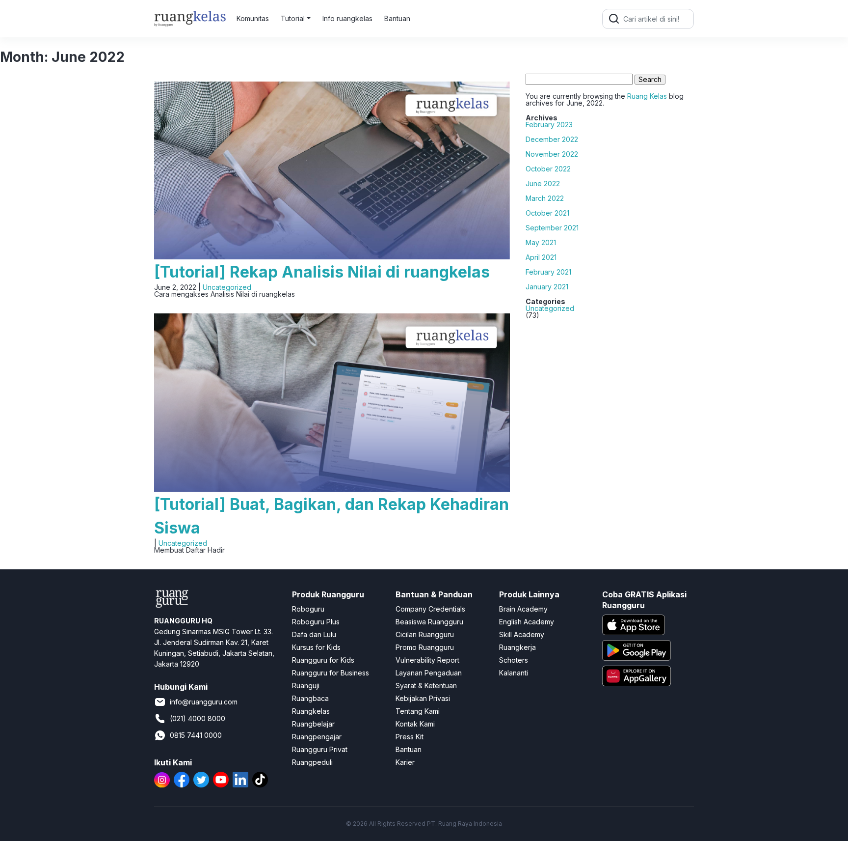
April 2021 (541, 257)
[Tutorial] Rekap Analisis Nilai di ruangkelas (322, 271)
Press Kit (410, 736)
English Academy (526, 621)
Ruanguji (305, 685)
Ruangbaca (310, 698)
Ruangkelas (311, 711)
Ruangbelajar (313, 724)
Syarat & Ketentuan (426, 685)
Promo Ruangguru (425, 647)
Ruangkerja (517, 647)
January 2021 (547, 286)
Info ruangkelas (347, 18)
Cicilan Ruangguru (425, 634)
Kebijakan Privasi (423, 698)
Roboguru (308, 609)
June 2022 (543, 183)
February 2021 (548, 272)
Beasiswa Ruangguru (429, 621)
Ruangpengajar (317, 736)
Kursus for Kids (316, 647)
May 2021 (541, 242)
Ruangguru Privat (319, 749)
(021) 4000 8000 (197, 718)
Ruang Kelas (647, 96)
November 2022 (552, 154)
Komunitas (253, 18)
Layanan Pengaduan (429, 673)
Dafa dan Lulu (314, 634)
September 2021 (552, 227)
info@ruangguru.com (204, 702)
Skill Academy (521, 634)
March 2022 (545, 198)
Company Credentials (430, 609)
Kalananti (513, 673)
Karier (405, 762)
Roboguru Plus (316, 621)
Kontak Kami (415, 724)
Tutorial (293, 18)
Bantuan (397, 18)
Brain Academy (523, 609)
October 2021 (547, 213)
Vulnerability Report (427, 660)
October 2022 (548, 169)
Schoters (513, 660)
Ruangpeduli (312, 762)
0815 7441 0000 (196, 735)
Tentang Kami (418, 711)
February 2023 (549, 124)
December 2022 (552, 139)
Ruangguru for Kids (323, 660)
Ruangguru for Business (330, 673)
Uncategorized (227, 287)
